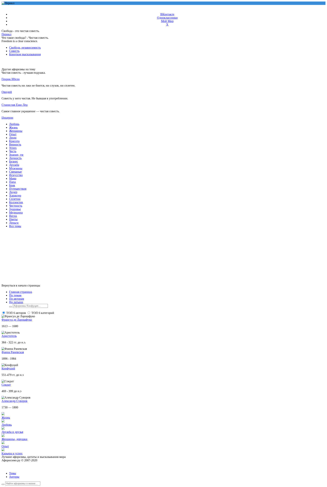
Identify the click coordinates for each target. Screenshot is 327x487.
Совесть (14, 51)
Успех (13, 147)
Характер (15, 195)
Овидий (7, 92)
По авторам (16, 298)
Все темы (15, 226)
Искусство (16, 175)
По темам (15, 295)
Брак (12, 185)
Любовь (14, 124)
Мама (12, 178)
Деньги (14, 222)
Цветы (13, 219)
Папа (12, 181)
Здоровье (15, 209)
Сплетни (14, 199)
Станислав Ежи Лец (15, 104)
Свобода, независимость (25, 47)
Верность (15, 144)
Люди (12, 137)
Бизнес (13, 161)
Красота (14, 141)
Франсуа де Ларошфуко (17, 319)
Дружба (14, 164)
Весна (13, 216)
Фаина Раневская (13, 352)
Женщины (15, 130)
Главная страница (20, 291)
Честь (12, 151)
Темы (12, 473)
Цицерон (7, 117)
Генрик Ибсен (11, 79)
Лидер (13, 192)
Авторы (14, 476)
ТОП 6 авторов (16, 312)
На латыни (16, 302)
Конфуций (8, 368)
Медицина (16, 212)
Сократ (6, 384)
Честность (15, 205)
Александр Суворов (14, 401)
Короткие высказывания (25, 54)
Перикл (6, 34)
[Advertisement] (115, 257)
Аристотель (9, 336)
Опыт (12, 134)
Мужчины (15, 168)
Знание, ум (16, 154)
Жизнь (13, 127)
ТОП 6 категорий (42, 312)
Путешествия (17, 188)
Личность (15, 158)
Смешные (15, 171)
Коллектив (16, 202)
